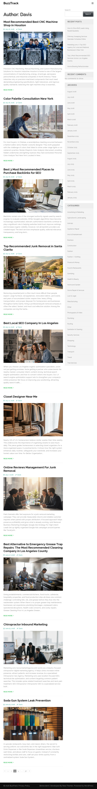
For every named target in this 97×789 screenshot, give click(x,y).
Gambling (70, 273)
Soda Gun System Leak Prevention (27, 700)
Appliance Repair (73, 229)
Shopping (70, 340)
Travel (69, 357)
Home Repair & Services (75, 290)
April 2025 (70, 181)
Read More (8, 90)
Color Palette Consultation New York (28, 98)
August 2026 (71, 92)
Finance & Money (73, 262)
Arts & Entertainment (74, 234)
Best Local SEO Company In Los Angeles (31, 323)
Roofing (70, 324)
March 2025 (71, 186)
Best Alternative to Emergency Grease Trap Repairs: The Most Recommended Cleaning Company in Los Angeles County (33, 548)
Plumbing (70, 318)
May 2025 (70, 175)
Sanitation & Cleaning (74, 329)
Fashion (70, 251)
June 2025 (70, 170)
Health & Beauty (73, 279)
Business (70, 240)
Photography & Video (74, 313)
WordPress (88, 786)
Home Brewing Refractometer (77, 66)
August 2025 (71, 159)
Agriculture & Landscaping (76, 218)
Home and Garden (73, 285)
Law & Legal (71, 296)
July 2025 (70, 164)
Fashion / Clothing (73, 257)
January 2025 (72, 198)
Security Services (73, 335)
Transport (70, 352)
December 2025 (73, 136)
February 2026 (72, 125)
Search (67, 10)
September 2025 (73, 153)
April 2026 (70, 114)
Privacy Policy (24, 786)
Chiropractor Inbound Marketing (25, 624)
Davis (20, 29)
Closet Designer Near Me (20, 396)
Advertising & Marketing (75, 212)
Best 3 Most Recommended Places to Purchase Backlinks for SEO (29, 171)
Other (69, 307)
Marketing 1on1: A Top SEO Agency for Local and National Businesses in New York (78, 47)
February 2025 (72, 192)
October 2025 (72, 147)
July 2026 (70, 97)
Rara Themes (67, 786)
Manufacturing (72, 301)
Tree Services (72, 363)
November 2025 (73, 142)
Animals (70, 223)
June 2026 (71, 103)
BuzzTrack (11, 3)
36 (26, 771)
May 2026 (70, 108)
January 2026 (72, 131)
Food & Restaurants (74, 268)
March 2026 (71, 119)
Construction (71, 246)
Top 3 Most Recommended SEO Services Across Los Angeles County (78, 58)
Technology (71, 346)
